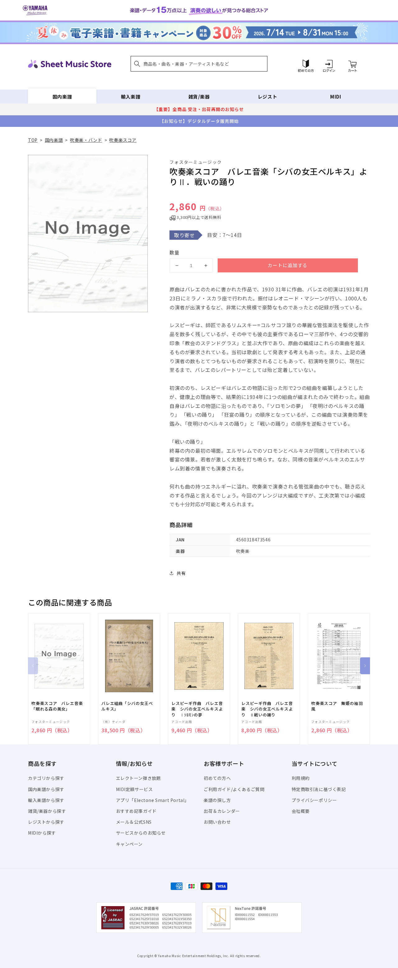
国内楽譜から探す (46, 789)
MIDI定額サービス (134, 789)
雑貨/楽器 (199, 96)
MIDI (335, 96)
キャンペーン (129, 844)
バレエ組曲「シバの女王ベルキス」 (127, 706)
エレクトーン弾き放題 (138, 778)
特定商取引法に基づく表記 (319, 789)
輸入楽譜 (130, 96)
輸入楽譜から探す (46, 800)
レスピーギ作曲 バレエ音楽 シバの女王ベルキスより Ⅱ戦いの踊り (267, 709)
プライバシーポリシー (314, 800)
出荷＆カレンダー (222, 811)
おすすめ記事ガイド (136, 811)
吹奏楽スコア (123, 140)
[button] (199, 64)
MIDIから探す (42, 833)
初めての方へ (217, 778)
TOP (33, 140)
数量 (174, 252)
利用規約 (301, 778)
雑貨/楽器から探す (47, 811)
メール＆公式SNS (134, 822)
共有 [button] (181, 573)
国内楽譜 (62, 96)
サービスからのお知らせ (141, 833)
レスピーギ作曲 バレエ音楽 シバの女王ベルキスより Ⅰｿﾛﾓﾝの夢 (197, 709)
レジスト (267, 96)
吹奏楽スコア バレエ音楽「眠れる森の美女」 (57, 706)
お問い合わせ (217, 822)
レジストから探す (46, 822)
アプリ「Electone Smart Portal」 (152, 800)
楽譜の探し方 (217, 800)
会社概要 (301, 811)
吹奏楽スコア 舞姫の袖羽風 (337, 706)
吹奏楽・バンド (86, 140)
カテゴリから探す (46, 778)
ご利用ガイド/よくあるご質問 (234, 789)
